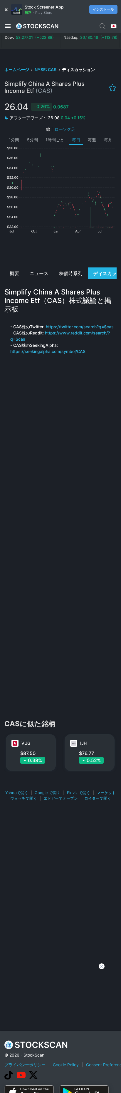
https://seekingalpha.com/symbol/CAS (47, 351)
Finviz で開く (78, 792)
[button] (7, 25)
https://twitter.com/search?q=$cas (80, 326)
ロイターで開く (97, 798)
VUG (25, 743)
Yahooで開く (16, 792)
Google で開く (47, 792)
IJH (83, 743)
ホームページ (17, 69)
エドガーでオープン (60, 798)
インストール (103, 9)
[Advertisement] (60, 250)
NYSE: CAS (46, 69)
